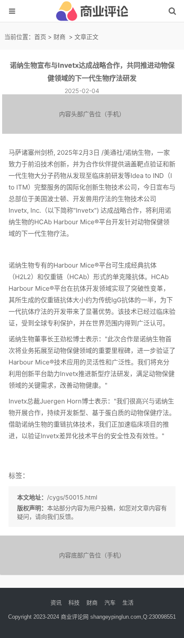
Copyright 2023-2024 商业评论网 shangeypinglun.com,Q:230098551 (92, 617)
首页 (40, 36)
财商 (59, 36)
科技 (74, 602)
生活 (128, 602)
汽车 (110, 602)
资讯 (56, 602)
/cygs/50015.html (72, 497)
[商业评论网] (92, 20)
